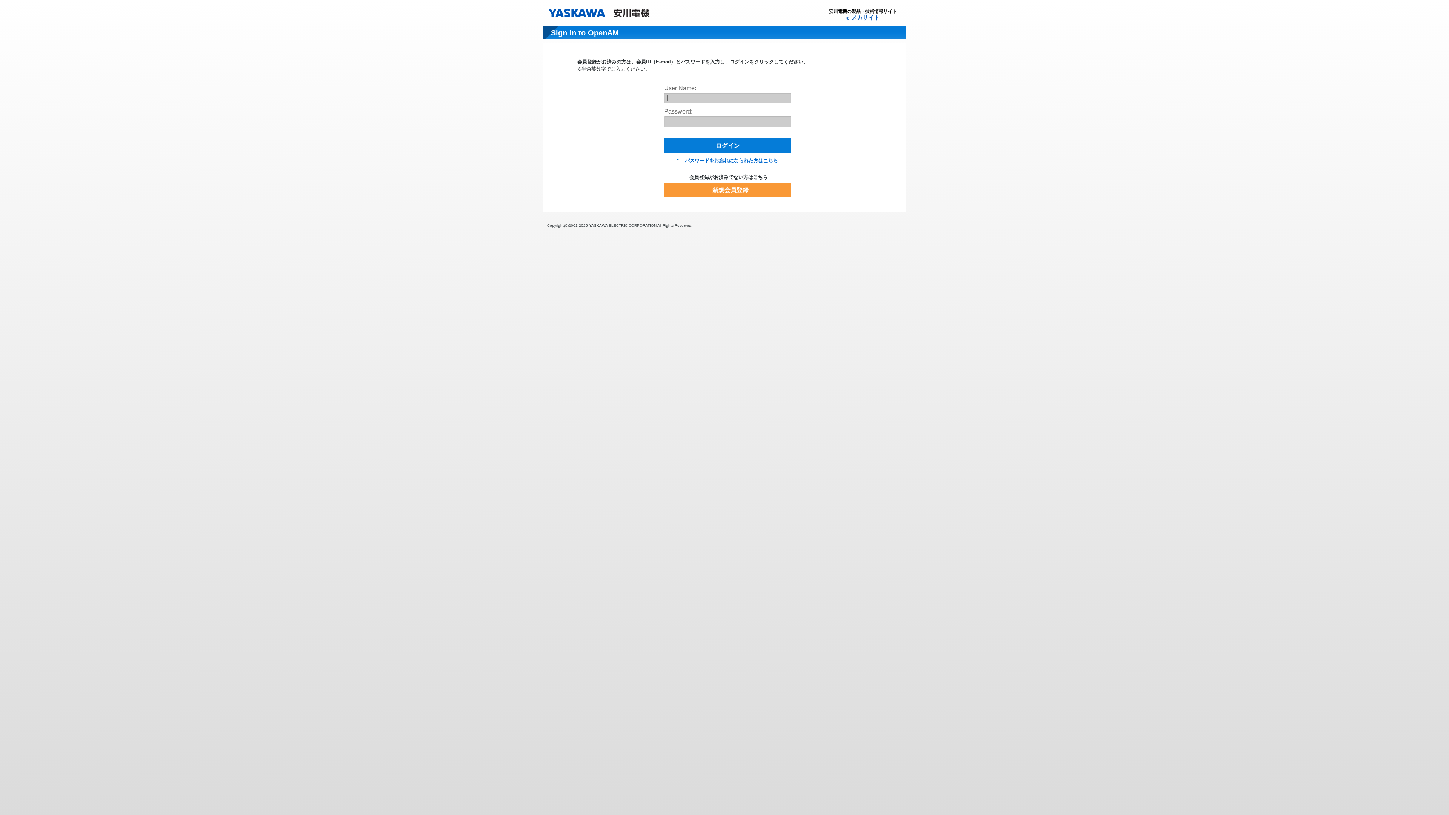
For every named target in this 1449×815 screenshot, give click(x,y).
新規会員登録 (730, 190)
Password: (678, 111)
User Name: (680, 88)
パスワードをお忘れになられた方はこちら (731, 160)
